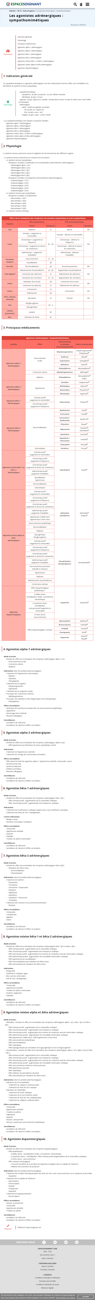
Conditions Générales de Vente (47, 1284)
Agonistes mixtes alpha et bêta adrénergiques (35, 64)
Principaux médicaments (27, 44)
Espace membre (47, 1266)
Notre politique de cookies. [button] (65, 1298)
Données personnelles (47, 1281)
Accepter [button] (86, 1296)
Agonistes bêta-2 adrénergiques (29, 58)
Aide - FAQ (48, 1251)
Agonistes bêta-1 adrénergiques (29, 54)
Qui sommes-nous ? (47, 1255)
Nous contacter (47, 1258)
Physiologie (22, 40)
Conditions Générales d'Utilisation (47, 1278)
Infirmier (12, 11)
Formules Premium (47, 1270)
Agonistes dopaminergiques (28, 68)
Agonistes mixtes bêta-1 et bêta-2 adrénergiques (36, 61)
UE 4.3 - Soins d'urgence (26, 11)
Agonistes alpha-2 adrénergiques (30, 51)
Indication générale (25, 37)
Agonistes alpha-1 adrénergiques (30, 47)
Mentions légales (47, 1288)
